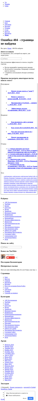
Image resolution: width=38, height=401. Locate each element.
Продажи (8, 225)
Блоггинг (8, 207)
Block (24, 398)
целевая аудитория (18, 192)
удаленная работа (32, 190)
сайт (20, 188)
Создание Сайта (10, 234)
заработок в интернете (9, 181)
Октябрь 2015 (9, 352)
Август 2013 (9, 375)
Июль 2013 (8, 376)
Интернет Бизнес (10, 213)
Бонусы (7, 279)
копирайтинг (13, 183)
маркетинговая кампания (10, 185)
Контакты (8, 282)
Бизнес (7, 206)
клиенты (27, 181)
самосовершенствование (27, 188)
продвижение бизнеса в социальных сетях (18, 187)
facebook (30, 176)
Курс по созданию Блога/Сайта (15, 286)
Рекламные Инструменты (13, 232)
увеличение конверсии (22, 190)
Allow (30, 398)
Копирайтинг (9, 218)
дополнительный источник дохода (12, 180)
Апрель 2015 (9, 362)
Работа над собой (10, 230)
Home (9, 48)
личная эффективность (21, 183)
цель (24, 192)
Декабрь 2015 (9, 348)
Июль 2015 (8, 357)
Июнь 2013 (8, 378)
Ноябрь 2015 (9, 350)
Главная (7, 281)
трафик (15, 190)
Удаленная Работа (10, 237)
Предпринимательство (12, 223)
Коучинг (7, 284)
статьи (7, 190)
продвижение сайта (33, 187)
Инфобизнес (9, 214)
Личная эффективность (12, 220)
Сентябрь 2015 (9, 353)
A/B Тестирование (11, 202)
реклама (6, 188)
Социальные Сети (11, 236)
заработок (23, 180)
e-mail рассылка (16, 176)
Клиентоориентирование (13, 216)
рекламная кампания (13, 188)
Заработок (8, 211)
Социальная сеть (19, 178)
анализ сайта (30, 178)
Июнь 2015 (8, 359)
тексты (11, 190)
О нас (6, 288)
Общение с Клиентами (9, 178)
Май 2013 (8, 380)
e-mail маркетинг (8, 176)
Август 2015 (9, 355)
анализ (25, 178)
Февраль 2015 (9, 366)
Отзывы (7, 291)
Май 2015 (8, 360)
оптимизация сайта (21, 185)
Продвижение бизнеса (12, 227)
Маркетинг (8, 222)
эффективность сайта (31, 192)
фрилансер (10, 192)
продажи (28, 185)
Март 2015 (8, 364)
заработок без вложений (32, 180)
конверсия (32, 181)
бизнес (35, 178)
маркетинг (30, 183)
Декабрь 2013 (9, 371)
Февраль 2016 (9, 345)
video (34, 176)
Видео (7, 209)
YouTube (7, 204)
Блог (6, 277)
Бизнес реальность (16, 387)
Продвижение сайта (11, 229)
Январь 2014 (9, 369)
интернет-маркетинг (20, 181)
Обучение (8, 289)
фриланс (6, 192)
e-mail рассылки (24, 176)
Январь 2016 (9, 346)
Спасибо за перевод (11, 293)
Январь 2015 (9, 367)
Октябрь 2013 (9, 373)
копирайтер (6, 183)
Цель (6, 239)
